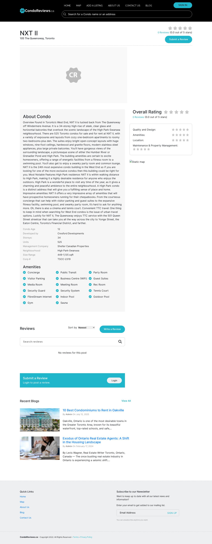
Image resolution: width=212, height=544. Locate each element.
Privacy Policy (86, 537)
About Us (114, 5)
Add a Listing (94, 5)
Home (67, 5)
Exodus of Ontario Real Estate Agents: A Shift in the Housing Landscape (96, 440)
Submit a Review (178, 39)
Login (114, 380)
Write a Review (112, 329)
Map (78, 5)
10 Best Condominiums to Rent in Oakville (93, 410)
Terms (76, 537)
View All (126, 400)
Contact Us (132, 5)
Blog (149, 5)
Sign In (182, 5)
